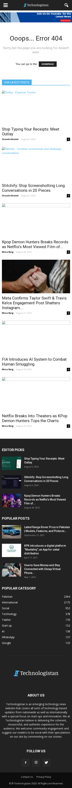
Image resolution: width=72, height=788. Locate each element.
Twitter (6, 620)
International (10, 602)
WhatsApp (8, 637)
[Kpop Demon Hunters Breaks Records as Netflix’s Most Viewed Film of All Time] (36, 220)
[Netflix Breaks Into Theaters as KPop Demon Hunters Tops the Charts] (36, 394)
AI (3, 631)
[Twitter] (46, 763)
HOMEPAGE (48, 64)
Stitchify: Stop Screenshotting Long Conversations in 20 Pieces (33, 188)
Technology (9, 614)
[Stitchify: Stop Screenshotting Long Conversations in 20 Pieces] (36, 164)
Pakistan (7, 596)
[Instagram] (36, 763)
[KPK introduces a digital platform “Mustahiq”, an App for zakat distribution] (11, 550)
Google (6, 643)
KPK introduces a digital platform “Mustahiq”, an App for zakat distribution (45, 549)
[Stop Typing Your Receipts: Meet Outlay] (36, 107)
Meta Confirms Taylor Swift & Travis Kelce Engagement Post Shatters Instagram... (34, 303)
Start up (7, 625)
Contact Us (27, 777)
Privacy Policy (43, 777)
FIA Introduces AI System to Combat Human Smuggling (34, 361)
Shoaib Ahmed (10, 139)
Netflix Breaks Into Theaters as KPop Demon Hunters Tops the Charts (34, 418)
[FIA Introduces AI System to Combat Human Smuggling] (36, 338)
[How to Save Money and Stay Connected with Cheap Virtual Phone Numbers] (11, 570)
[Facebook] (26, 763)
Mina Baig (7, 251)
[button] (66, 5)
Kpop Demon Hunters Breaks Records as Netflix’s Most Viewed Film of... (35, 244)
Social (5, 608)
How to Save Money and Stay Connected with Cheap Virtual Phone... (42, 569)
